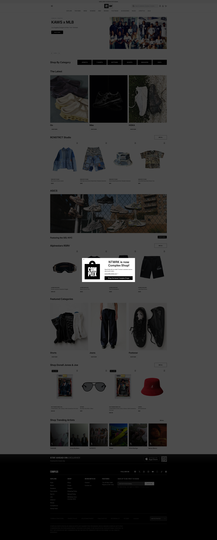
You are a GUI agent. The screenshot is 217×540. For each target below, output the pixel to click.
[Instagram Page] (148, 472)
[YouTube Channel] (153, 472)
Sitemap (126, 518)
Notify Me (149, 483)
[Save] (77, 143)
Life (51, 497)
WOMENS (92, 11)
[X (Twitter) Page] (139, 472)
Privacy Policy (145, 487)
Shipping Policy (72, 491)
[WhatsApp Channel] (144, 472)
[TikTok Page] (161, 472)
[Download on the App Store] (151, 459)
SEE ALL (161, 137)
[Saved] (160, 6)
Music (52, 485)
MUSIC (134, 11)
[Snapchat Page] (157, 472)
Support (69, 488)
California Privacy (87, 518)
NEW (99, 11)
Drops (69, 485)
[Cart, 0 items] (166, 6)
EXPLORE (69, 11)
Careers (87, 482)
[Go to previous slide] (51, 53)
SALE (149, 11)
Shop (69, 482)
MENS (85, 11)
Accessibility (115, 518)
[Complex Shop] (108, 6)
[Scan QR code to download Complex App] (164, 459)
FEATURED (78, 11)
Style (51, 482)
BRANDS (106, 11)
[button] (108, 32)
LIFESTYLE (142, 11)
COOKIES (136, 518)
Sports (52, 494)
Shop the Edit (57, 32)
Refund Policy (71, 494)
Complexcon (54, 505)
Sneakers (53, 488)
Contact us (88, 485)
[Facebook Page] (135, 472)
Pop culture (53, 491)
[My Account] (163, 6)
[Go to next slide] (58, 53)
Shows (52, 503)
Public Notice (102, 518)
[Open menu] (52, 6)
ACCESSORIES (125, 11)
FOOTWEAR (114, 11)
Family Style (54, 508)
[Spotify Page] (166, 472)
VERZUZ (52, 500)
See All (162, 420)
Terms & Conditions (57, 518)
